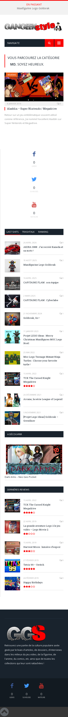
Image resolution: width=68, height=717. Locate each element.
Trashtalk (28, 231)
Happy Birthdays (33, 582)
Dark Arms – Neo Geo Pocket (20, 477)
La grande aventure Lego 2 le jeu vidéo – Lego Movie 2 (41, 527)
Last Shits (13, 231)
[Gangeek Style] (34, 28)
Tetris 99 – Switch (33, 564)
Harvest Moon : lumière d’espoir (42, 547)
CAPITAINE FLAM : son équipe (41, 282)
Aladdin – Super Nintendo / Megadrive (32, 108)
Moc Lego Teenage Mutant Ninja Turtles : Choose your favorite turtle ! (41, 360)
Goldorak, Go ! (31, 318)
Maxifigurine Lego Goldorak (33, 8)
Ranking (43, 231)
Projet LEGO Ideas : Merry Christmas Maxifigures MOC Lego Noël (42, 339)
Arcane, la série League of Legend (42, 399)
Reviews (12, 74)
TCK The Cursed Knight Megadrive (36, 379)
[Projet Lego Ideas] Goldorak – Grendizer (40, 418)
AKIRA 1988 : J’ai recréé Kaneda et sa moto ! (43, 248)
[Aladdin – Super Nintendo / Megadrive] (34, 88)
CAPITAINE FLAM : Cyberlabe (40, 300)
